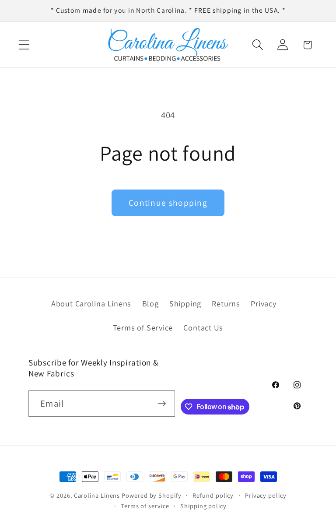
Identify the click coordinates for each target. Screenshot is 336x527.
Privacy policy (266, 495)
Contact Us (203, 327)
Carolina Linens (97, 495)
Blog (150, 303)
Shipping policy (203, 506)
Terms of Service (143, 327)
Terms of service (145, 506)
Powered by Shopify (151, 495)
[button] (23, 44)
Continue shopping (168, 202)
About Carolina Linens (91, 303)
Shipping (185, 303)
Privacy (263, 303)
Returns (226, 303)
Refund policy (213, 495)
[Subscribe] (162, 403)
